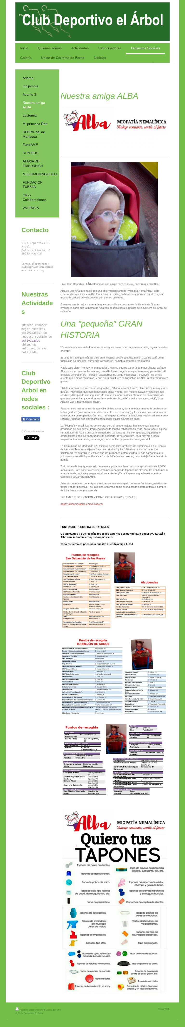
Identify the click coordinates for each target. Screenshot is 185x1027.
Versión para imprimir (32, 1009)
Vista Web (164, 1009)
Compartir (32, 419)
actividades (30, 340)
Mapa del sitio (53, 1009)
